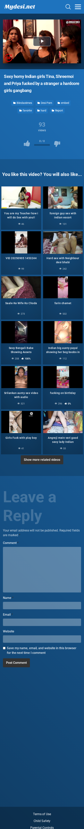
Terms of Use (42, 814)
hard (43, 110)
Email (8, 614)
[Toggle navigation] (78, 6)
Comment (11, 543)
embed (64, 102)
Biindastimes (24, 102)
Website (8, 631)
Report (59, 110)
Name (8, 598)
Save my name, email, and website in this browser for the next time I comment (41, 650)
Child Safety (42, 821)
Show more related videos (42, 460)
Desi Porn (46, 102)
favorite (27, 110)
